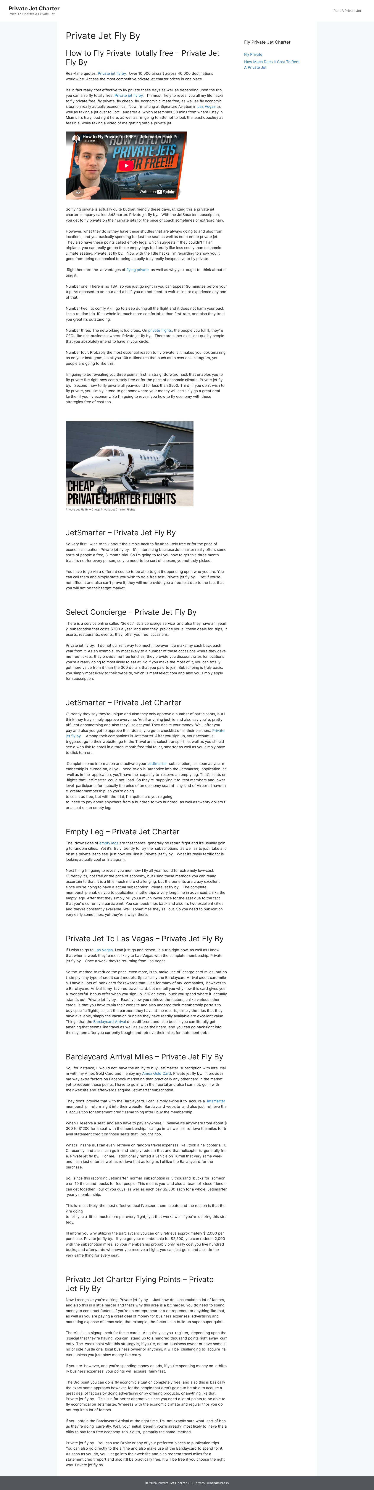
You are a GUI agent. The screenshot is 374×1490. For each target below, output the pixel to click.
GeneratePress (217, 1483)
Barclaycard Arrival (109, 1021)
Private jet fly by (112, 73)
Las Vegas (206, 106)
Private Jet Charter (34, 8)
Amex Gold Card (156, 1073)
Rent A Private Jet (347, 11)
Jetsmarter (215, 1101)
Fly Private (253, 54)
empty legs (108, 843)
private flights (160, 330)
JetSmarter (157, 763)
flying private (137, 270)
